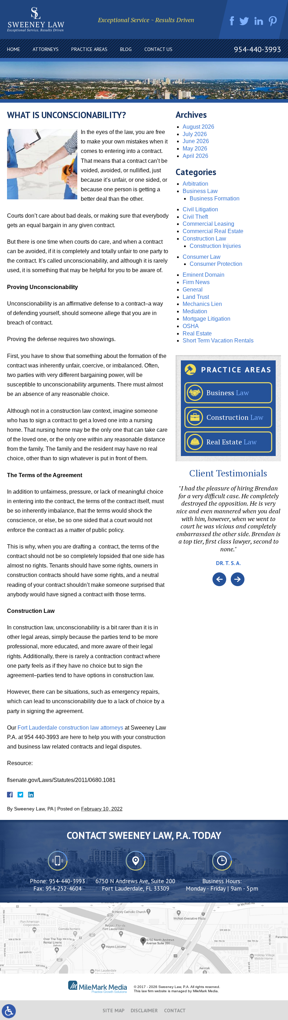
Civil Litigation (200, 209)
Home (13, 49)
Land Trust (196, 297)
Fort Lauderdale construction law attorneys (70, 728)
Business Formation (215, 198)
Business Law (200, 191)
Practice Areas (89, 49)
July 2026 (195, 134)
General (193, 290)
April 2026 (195, 156)
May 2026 (195, 149)
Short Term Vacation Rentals (218, 341)
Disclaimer (144, 1010)
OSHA (191, 326)
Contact (175, 1010)
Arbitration (195, 184)
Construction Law (204, 239)
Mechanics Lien (202, 304)
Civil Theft (195, 217)
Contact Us (158, 49)
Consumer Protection (216, 264)
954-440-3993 (257, 49)
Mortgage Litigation (206, 319)
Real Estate (197, 333)
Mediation (195, 311)
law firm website (154, 991)
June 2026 (196, 141)
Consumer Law (202, 257)
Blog (126, 49)
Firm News (196, 282)
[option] (228, 528)
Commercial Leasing (208, 224)
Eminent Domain (203, 275)
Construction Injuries (215, 246)
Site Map (113, 1010)
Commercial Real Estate (213, 231)
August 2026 (198, 127)
